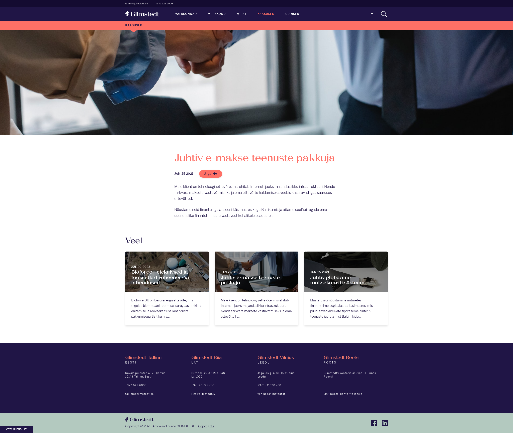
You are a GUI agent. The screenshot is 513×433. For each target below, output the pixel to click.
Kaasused (266, 14)
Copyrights (206, 426)
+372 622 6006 (164, 3)
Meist (241, 14)
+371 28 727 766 (202, 385)
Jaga (207, 174)
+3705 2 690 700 (269, 385)
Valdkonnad (186, 14)
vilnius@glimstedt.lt (271, 394)
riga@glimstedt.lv (203, 394)
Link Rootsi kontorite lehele (343, 394)
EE (368, 14)
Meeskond (217, 14)
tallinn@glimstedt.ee (136, 3)
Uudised (292, 14)
